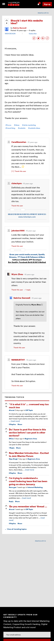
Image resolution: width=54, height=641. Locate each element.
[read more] (15, 421)
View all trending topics (15, 529)
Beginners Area (31, 438)
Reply (12, 448)
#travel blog (10, 128)
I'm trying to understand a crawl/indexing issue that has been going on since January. (28, 481)
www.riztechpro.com (27, 217)
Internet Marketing (35, 487)
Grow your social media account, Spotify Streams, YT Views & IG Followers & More (27, 255)
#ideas (16, 125)
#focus (8, 125)
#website (21, 128)
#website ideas (34, 128)
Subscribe (33, 33)
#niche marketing (29, 125)
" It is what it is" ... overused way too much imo (29, 406)
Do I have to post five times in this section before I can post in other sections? (27, 432)
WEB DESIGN (10, 33)
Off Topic (29, 410)
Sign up (47, 4)
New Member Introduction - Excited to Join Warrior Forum (29, 454)
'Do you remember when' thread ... (28, 506)
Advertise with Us (43, 13)
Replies (12, 424)
